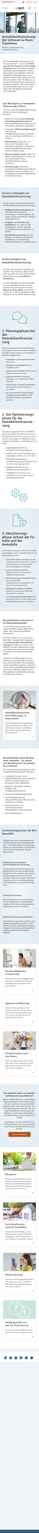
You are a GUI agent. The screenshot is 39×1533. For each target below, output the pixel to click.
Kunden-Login (31, 2)
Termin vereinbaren (19, 1134)
